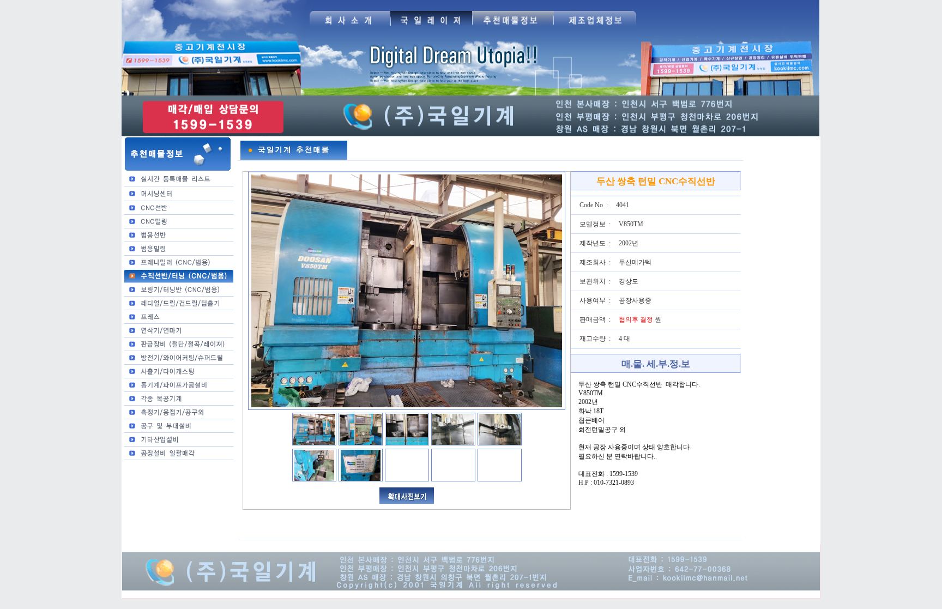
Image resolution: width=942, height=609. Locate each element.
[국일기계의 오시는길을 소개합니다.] (349, 28)
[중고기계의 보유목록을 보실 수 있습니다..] (513, 28)
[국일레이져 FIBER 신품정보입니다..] (431, 28)
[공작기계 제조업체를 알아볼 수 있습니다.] (595, 28)
